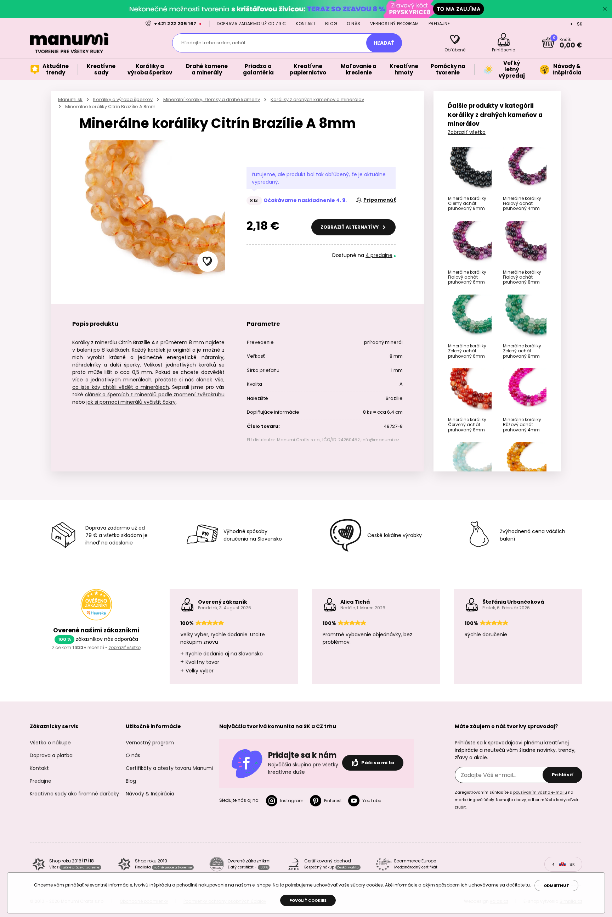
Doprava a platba (51, 755)
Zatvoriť (604, 8)
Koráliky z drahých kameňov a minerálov (317, 99)
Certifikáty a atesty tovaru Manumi (169, 768)
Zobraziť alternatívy (350, 227)
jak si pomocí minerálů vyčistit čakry (131, 402)
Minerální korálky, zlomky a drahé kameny (211, 99)
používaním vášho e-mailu (540, 792)
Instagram (292, 801)
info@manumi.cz (380, 440)
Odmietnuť (556, 885)
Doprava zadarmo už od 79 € (251, 24)
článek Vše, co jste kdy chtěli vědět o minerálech (148, 383)
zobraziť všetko (125, 647)
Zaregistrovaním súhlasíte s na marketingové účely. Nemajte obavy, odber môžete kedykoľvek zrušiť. (516, 799)
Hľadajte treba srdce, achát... (215, 42)
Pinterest (333, 801)
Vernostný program (394, 24)
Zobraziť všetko (467, 132)
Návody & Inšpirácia (150, 793)
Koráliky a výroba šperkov (123, 99)
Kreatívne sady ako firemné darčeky (74, 793)
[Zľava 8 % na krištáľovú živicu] (306, 8)
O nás (353, 24)
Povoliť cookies (308, 900)
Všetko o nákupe (50, 742)
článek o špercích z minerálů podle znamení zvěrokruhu (155, 394)
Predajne (439, 24)
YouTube (371, 801)
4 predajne (379, 255)
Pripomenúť (379, 199)
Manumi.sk (70, 99)
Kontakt (306, 24)
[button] (207, 261)
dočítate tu (518, 885)
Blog (331, 24)
